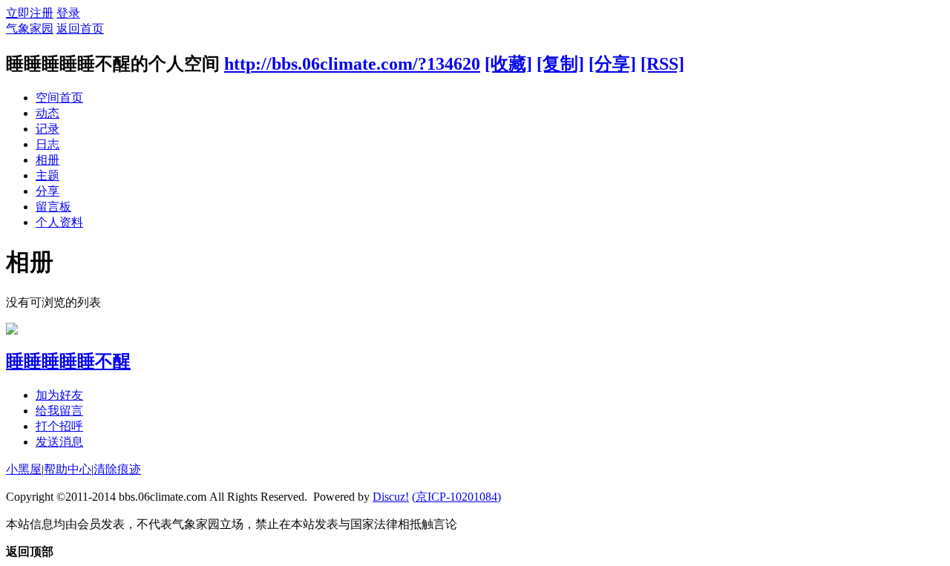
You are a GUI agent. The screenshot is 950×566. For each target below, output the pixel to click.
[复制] (560, 63)
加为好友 (59, 395)
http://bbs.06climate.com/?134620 (352, 63)
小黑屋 (24, 469)
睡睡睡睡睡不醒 (68, 361)
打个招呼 (59, 426)
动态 (47, 113)
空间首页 (59, 97)
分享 (47, 191)
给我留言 (59, 410)
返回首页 (80, 28)
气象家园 (29, 28)
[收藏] (508, 63)
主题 (47, 175)
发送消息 (59, 441)
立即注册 (29, 13)
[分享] (612, 63)
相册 (47, 160)
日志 (47, 144)
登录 (68, 13)
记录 (47, 128)
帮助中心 (67, 469)
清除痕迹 (117, 469)
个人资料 (59, 222)
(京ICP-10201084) (456, 496)
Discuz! (391, 496)
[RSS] (662, 63)
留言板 (53, 206)
